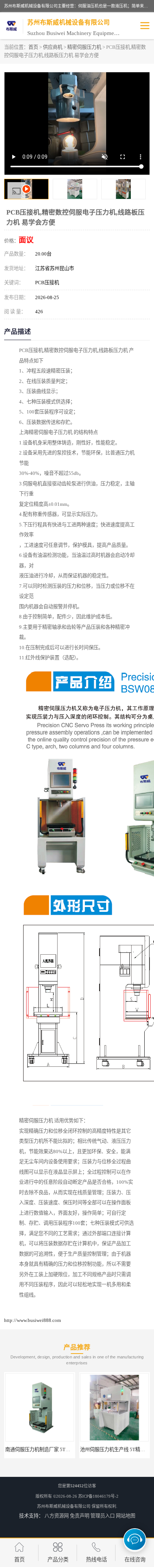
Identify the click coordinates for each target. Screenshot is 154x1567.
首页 (33, 47)
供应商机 (52, 47)
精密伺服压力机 (84, 47)
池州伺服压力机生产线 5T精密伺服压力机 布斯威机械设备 (71, 1449)
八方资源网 (56, 1516)
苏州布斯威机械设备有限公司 (63, 1506)
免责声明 (79, 1516)
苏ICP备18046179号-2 (98, 1496)
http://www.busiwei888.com (32, 1320)
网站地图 (125, 1516)
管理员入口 (102, 1516)
